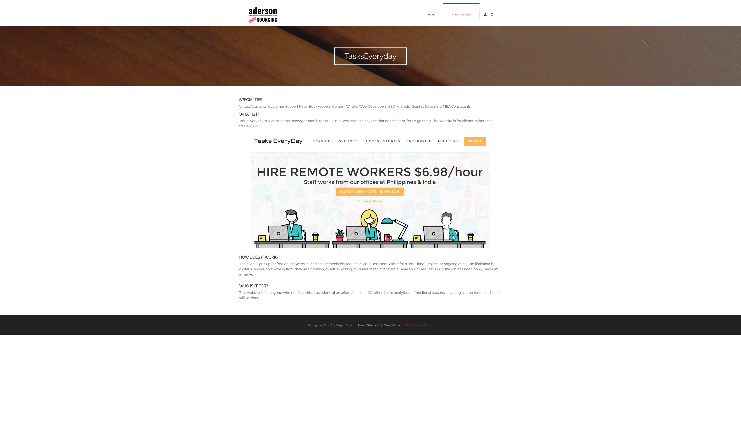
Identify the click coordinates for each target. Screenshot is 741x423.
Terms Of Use (392, 325)
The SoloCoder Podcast (420, 325)
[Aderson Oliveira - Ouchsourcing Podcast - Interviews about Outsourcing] (263, 14)
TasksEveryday (370, 56)
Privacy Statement (368, 325)
